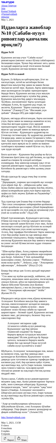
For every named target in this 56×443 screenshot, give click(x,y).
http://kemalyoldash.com (13, 417)
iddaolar (5, 17)
